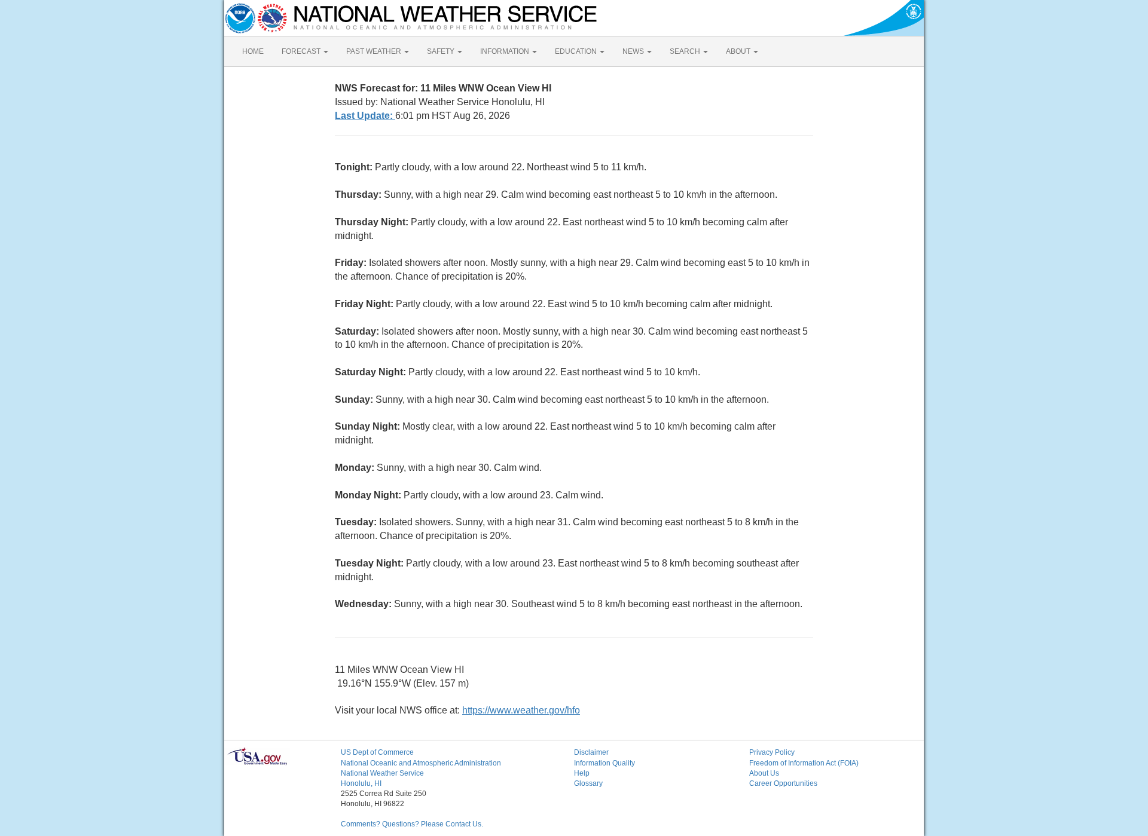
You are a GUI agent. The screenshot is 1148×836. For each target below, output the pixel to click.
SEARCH (686, 51)
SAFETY (441, 51)
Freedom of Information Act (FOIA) (804, 763)
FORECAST (302, 51)
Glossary (588, 783)
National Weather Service (382, 773)
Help (582, 773)
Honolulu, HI (361, 783)
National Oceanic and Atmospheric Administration (421, 763)
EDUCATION (577, 51)
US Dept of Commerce (377, 752)
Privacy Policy (772, 752)
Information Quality (604, 763)
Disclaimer (591, 752)
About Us (764, 773)
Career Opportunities (783, 783)
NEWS (634, 51)
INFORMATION (505, 51)
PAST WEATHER (374, 51)
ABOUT (739, 51)
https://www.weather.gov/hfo (521, 710)
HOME (253, 51)
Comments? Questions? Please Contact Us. (412, 824)
